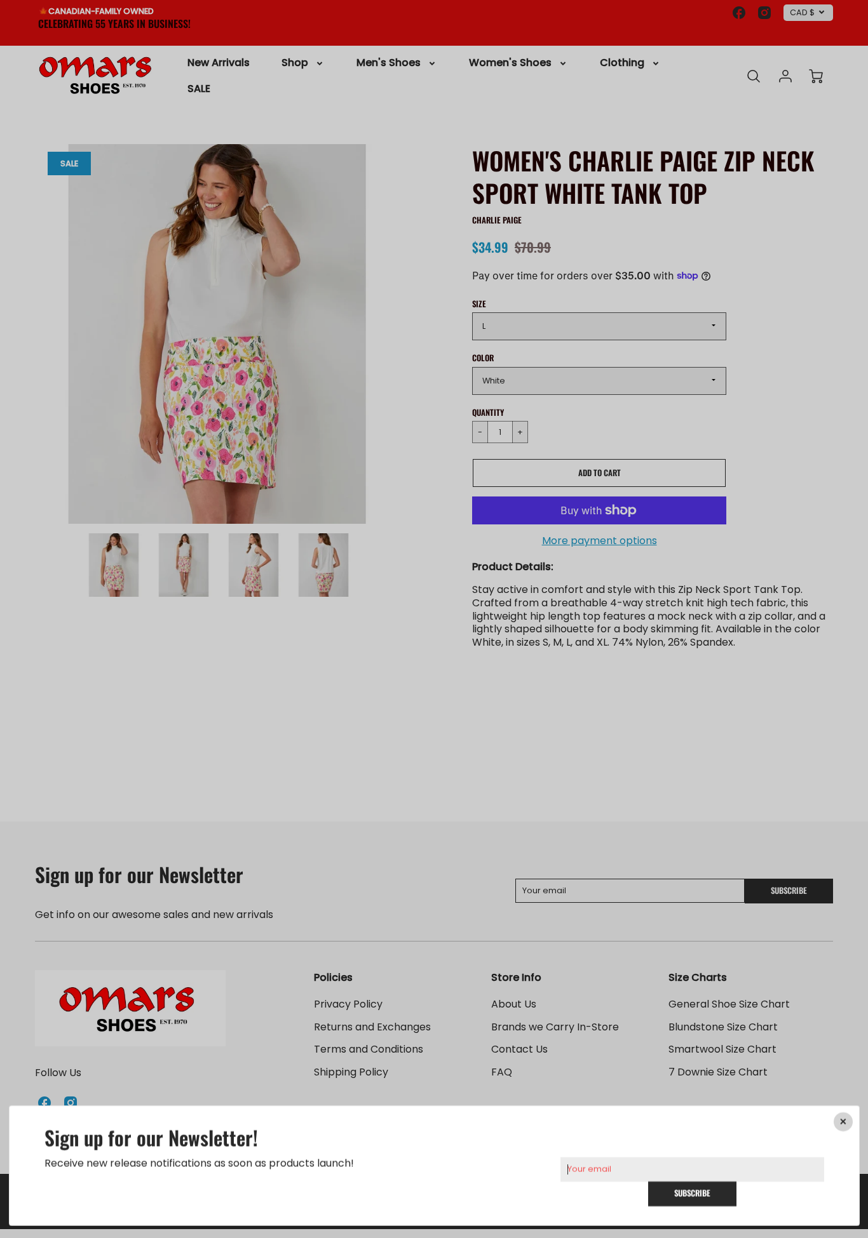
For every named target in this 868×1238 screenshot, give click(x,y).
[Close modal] (842, 1121)
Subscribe (692, 1193)
